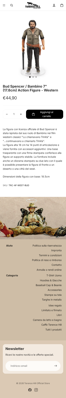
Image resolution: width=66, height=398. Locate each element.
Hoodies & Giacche (51, 280)
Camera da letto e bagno (47, 319)
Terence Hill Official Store (37, 383)
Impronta (56, 250)
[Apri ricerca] (11, 5)
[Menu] (4, 5)
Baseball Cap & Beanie (49, 285)
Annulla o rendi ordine (49, 269)
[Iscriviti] (55, 366)
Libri (59, 314)
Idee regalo (55, 305)
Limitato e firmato (52, 310)
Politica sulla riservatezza (47, 245)
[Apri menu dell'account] (54, 5)
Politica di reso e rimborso (47, 260)
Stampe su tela (53, 294)
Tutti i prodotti (53, 329)
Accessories (55, 289)
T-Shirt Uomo (54, 275)
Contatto (57, 264)
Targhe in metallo (52, 299)
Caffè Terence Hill (51, 324)
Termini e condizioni (50, 255)
